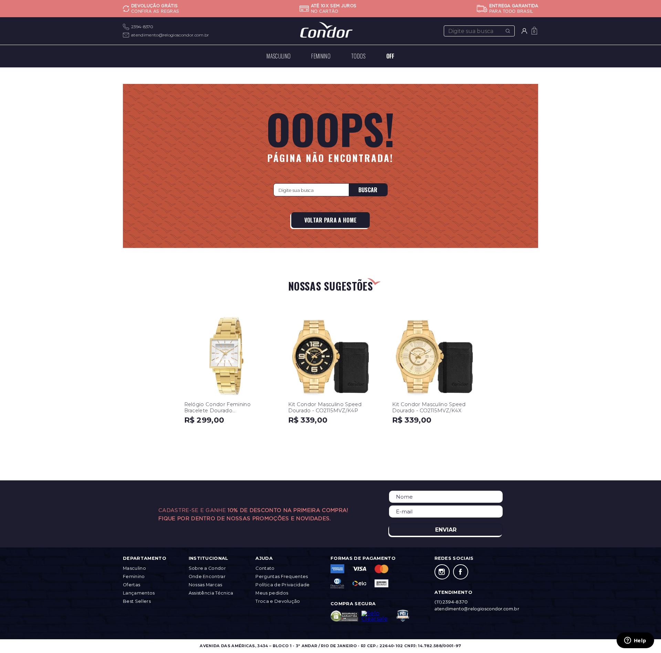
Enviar (446, 529)
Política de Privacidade (282, 584)
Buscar (367, 190)
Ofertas (131, 584)
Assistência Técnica (211, 593)
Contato (264, 568)
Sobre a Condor (207, 568)
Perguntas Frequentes (281, 576)
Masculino (134, 568)
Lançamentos (139, 593)
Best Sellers (137, 601)
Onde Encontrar (207, 576)
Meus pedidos (271, 593)
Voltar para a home (330, 220)
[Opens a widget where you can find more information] (635, 641)
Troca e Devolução (277, 601)
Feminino (134, 576)
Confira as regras (155, 11)
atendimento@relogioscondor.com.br (170, 34)
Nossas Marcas (205, 584)
